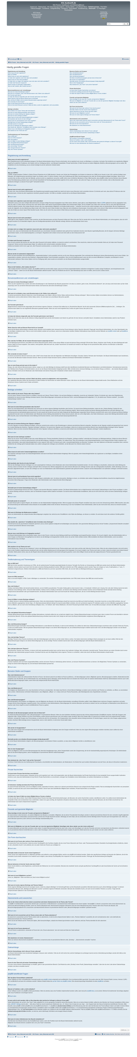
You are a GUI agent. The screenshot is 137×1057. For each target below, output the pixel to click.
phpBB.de (125, 331)
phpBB (63, 1039)
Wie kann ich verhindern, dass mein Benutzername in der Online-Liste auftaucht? (29, 93)
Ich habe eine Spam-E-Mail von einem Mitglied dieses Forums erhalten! (88, 93)
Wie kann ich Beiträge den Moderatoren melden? (20, 125)
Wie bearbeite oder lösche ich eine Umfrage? (19, 119)
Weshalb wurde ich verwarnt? (15, 123)
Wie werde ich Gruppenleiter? (77, 79)
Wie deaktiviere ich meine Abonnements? (80, 125)
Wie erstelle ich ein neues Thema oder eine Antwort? (21, 110)
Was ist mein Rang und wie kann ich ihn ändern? (20, 103)
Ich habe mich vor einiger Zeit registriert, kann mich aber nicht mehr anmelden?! (28, 81)
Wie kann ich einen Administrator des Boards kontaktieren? (85, 143)
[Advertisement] (68, 42)
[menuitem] (19, 59)
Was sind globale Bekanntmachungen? (18, 142)
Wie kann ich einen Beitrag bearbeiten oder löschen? (21, 112)
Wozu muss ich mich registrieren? (17, 73)
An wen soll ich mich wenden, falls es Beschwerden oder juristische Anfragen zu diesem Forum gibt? (96, 141)
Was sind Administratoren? (76, 73)
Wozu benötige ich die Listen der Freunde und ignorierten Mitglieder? (87, 99)
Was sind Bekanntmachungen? (16, 144)
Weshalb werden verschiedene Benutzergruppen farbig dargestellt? (87, 81)
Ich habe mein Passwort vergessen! (17, 82)
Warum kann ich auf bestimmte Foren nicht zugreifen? (22, 120)
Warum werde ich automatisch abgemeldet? (19, 84)
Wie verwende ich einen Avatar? (16, 101)
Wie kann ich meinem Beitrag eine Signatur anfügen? (21, 114)
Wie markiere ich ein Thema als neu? (17, 130)
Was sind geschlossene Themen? (17, 147)
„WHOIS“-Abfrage (16, 1004)
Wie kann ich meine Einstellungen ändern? (19, 91)
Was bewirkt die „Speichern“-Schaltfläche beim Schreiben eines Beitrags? (27, 127)
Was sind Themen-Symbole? (15, 149)
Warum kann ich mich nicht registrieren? (18, 76)
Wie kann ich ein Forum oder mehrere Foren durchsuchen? (85, 108)
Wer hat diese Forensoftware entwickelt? (80, 138)
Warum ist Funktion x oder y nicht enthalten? (81, 140)
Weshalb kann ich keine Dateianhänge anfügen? (20, 122)
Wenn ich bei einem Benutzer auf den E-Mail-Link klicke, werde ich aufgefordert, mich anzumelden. (33, 105)
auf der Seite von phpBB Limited (62, 981)
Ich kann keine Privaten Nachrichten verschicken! (83, 90)
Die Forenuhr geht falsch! (14, 95)
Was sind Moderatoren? (76, 74)
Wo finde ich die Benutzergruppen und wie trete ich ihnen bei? (85, 78)
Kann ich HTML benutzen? (15, 137)
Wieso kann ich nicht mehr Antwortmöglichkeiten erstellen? (23, 117)
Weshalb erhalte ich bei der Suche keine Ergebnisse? (83, 109)
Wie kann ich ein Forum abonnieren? (79, 123)
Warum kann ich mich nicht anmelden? (18, 79)
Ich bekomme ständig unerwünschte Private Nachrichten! (84, 91)
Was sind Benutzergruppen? (77, 76)
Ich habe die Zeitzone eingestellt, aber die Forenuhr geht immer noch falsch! (27, 96)
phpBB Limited (112, 331)
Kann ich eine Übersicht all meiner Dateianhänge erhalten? (85, 132)
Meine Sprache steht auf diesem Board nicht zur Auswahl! (23, 98)
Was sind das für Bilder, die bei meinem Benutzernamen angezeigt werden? (27, 100)
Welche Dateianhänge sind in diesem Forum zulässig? (84, 131)
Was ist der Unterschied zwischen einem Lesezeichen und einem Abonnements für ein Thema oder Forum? (97, 120)
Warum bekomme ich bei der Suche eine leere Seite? (83, 111)
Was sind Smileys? (13, 139)
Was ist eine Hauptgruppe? (77, 82)
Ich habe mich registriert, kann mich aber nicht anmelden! (23, 78)
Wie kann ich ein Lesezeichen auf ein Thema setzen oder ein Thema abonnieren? (91, 122)
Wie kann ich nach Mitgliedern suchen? (80, 113)
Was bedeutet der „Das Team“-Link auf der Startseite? (84, 84)
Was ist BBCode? (12, 136)
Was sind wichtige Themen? (15, 146)
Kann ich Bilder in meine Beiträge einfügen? (19, 141)
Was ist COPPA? (12, 74)
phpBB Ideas (91, 991)
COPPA (103, 203)
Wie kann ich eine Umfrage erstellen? (17, 115)
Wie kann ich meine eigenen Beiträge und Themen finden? (85, 114)
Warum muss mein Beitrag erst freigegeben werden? (21, 129)
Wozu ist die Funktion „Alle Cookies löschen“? (20, 86)
